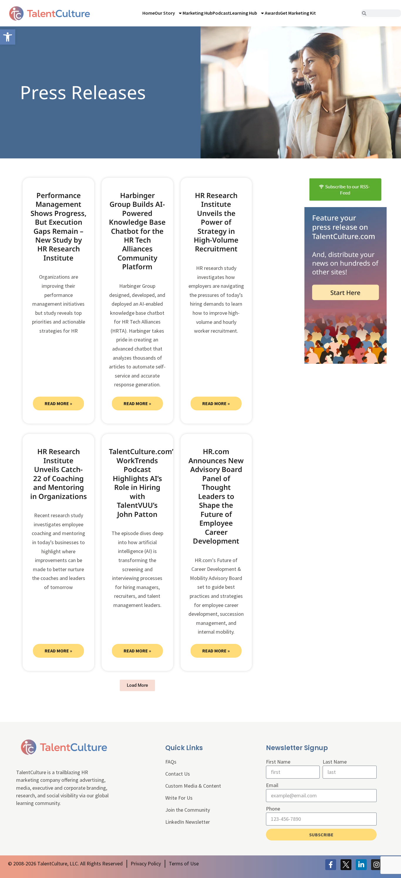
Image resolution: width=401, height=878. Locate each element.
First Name (278, 761)
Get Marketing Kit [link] (298, 13)
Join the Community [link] (187, 809)
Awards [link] (272, 13)
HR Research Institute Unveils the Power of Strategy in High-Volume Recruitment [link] (216, 222)
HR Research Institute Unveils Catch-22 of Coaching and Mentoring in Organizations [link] (58, 473)
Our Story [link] (165, 13)
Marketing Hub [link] (198, 13)
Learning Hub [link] (243, 13)
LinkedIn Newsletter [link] (187, 821)
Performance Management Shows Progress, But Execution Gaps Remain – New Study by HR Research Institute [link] (59, 226)
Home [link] (148, 13)
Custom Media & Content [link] (193, 785)
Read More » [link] (58, 403)
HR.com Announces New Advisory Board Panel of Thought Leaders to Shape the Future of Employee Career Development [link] (216, 496)
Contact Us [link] (177, 773)
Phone (273, 808)
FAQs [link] (170, 761)
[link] (7, 37)
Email (272, 785)
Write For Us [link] (179, 797)
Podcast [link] (221, 13)
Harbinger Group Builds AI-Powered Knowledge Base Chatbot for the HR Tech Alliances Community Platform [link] (137, 231)
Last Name (335, 761)
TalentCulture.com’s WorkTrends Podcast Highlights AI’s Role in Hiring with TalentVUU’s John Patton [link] (143, 482)
